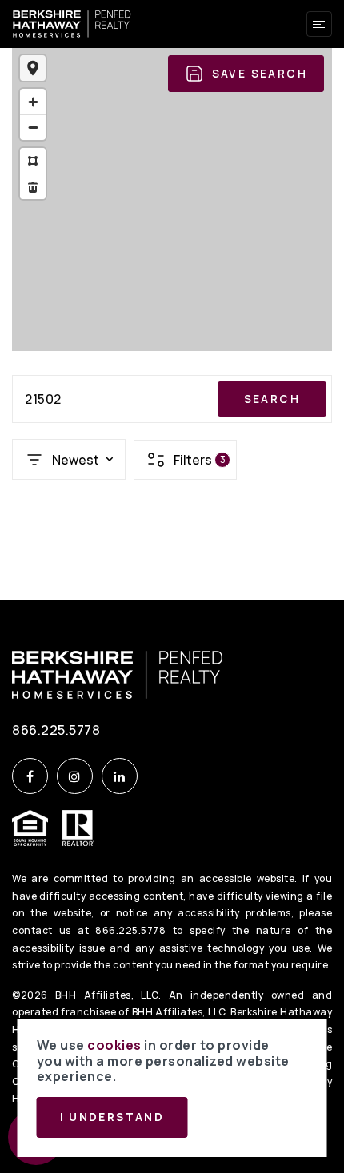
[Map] (172, 199)
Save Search (259, 73)
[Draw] (33, 161)
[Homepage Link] (72, 22)
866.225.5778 (56, 729)
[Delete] (33, 186)
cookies (114, 1045)
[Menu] (319, 24)
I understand (112, 1117)
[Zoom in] (33, 101)
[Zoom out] (33, 127)
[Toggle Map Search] (33, 68)
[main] (172, 300)
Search (272, 399)
